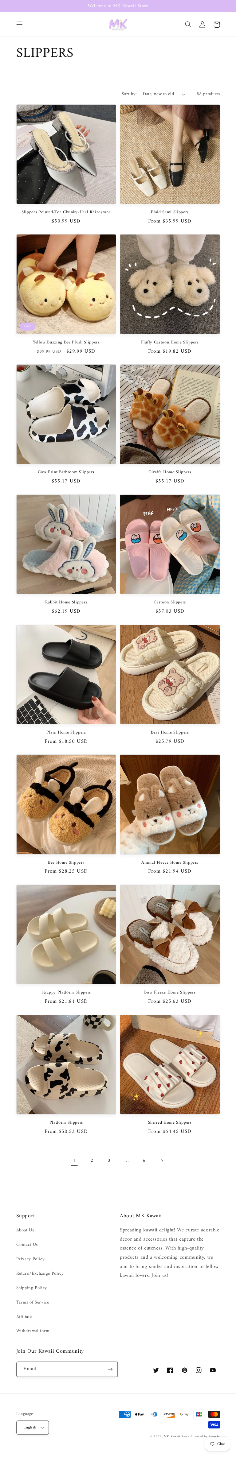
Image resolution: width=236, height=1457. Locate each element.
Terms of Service (32, 1302)
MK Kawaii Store (176, 1437)
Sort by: (129, 94)
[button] (19, 24)
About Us (25, 1230)
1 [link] (74, 1160)
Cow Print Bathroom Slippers (66, 472)
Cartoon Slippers (170, 602)
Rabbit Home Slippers (66, 602)
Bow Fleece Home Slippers (169, 992)
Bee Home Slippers (66, 863)
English (30, 1427)
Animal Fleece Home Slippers (169, 863)
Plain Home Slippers (66, 732)
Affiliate (24, 1317)
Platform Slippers (66, 1123)
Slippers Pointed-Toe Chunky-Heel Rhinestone (66, 212)
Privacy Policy (30, 1259)
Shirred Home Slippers (170, 1123)
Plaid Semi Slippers (170, 212)
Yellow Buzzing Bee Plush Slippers (66, 342)
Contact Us (27, 1245)
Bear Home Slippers (170, 732)
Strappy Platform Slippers (66, 992)
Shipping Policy (31, 1288)
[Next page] (162, 1161)
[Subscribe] (110, 1369)
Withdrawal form (32, 1331)
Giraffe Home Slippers (169, 472)
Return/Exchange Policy (40, 1273)
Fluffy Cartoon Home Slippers (170, 342)
